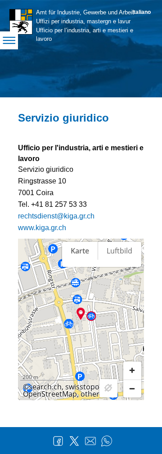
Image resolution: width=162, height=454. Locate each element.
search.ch (45, 387)
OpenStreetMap (50, 394)
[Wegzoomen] (132, 388)
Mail (90, 441)
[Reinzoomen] (132, 371)
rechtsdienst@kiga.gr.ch (56, 216)
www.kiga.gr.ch (42, 227)
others (92, 394)
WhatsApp (106, 441)
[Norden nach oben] (132, 282)
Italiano (141, 12)
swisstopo (82, 387)
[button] (80, 313)
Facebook (58, 441)
